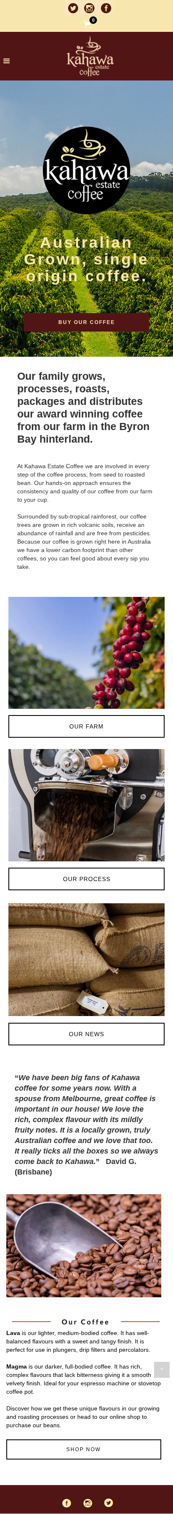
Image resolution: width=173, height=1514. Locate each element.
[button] (100, 23)
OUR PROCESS (86, 879)
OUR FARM (86, 726)
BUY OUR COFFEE (86, 322)
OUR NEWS (86, 1034)
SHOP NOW (83, 1449)
